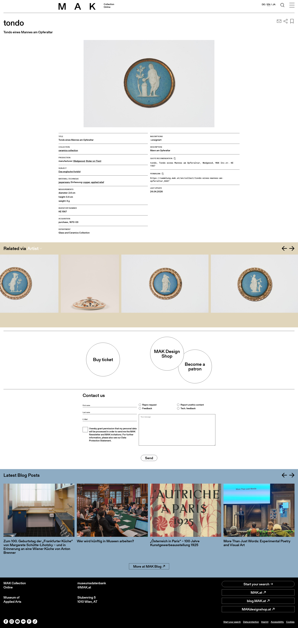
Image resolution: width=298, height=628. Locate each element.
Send (149, 457)
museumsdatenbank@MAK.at (91, 585)
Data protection (251, 621)
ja (273, 4)
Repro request (149, 405)
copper (86, 182)
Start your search (256, 584)
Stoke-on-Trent (93, 161)
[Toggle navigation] (292, 5)
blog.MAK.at (256, 600)
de (263, 4)
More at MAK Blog (147, 566)
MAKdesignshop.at (256, 609)
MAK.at (256, 592)
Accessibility (277, 621)
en (268, 4)
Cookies (290, 621)
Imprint (264, 621)
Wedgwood (79, 161)
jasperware (64, 182)
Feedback (147, 408)
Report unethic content (192, 405)
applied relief (97, 182)
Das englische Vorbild (69, 171)
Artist (33, 248)
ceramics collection (68, 150)
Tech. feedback (188, 408)
